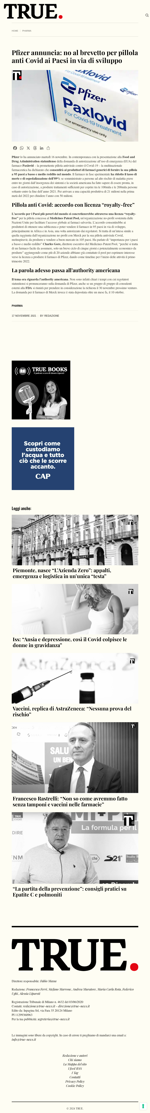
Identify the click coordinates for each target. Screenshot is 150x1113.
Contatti (75, 1077)
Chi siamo (75, 1060)
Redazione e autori (75, 1055)
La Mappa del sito (75, 1064)
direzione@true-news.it (74, 1006)
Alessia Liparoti (30, 993)
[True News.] (33, 11)
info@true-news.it (24, 1039)
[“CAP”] (43, 458)
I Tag (75, 1073)
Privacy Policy (75, 1081)
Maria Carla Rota (109, 989)
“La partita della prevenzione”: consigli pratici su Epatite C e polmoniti (70, 891)
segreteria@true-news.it (54, 1019)
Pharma (26, 31)
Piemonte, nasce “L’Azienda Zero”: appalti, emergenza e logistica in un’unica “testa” (62, 573)
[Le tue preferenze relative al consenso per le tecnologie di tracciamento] (143, 1106)
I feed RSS (75, 1068)
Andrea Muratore (84, 989)
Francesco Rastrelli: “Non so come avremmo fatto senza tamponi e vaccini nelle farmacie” (70, 801)
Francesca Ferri (36, 989)
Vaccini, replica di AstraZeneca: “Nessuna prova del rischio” (72, 711)
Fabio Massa (48, 981)
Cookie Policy (75, 1086)
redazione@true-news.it (39, 1006)
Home (15, 31)
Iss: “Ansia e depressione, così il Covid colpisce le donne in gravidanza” (70, 642)
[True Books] (41, 417)
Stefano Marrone (60, 989)
